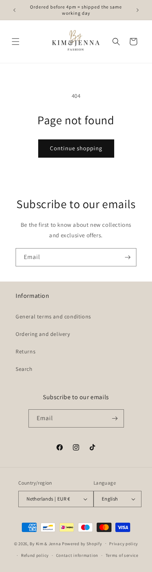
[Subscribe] (127, 257)
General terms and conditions (53, 316)
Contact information (77, 555)
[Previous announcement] (14, 10)
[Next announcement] (137, 10)
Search (24, 368)
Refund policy (35, 555)
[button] (15, 41)
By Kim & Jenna (45, 543)
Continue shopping (76, 148)
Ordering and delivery (43, 333)
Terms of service (122, 555)
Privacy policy (123, 543)
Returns (25, 351)
